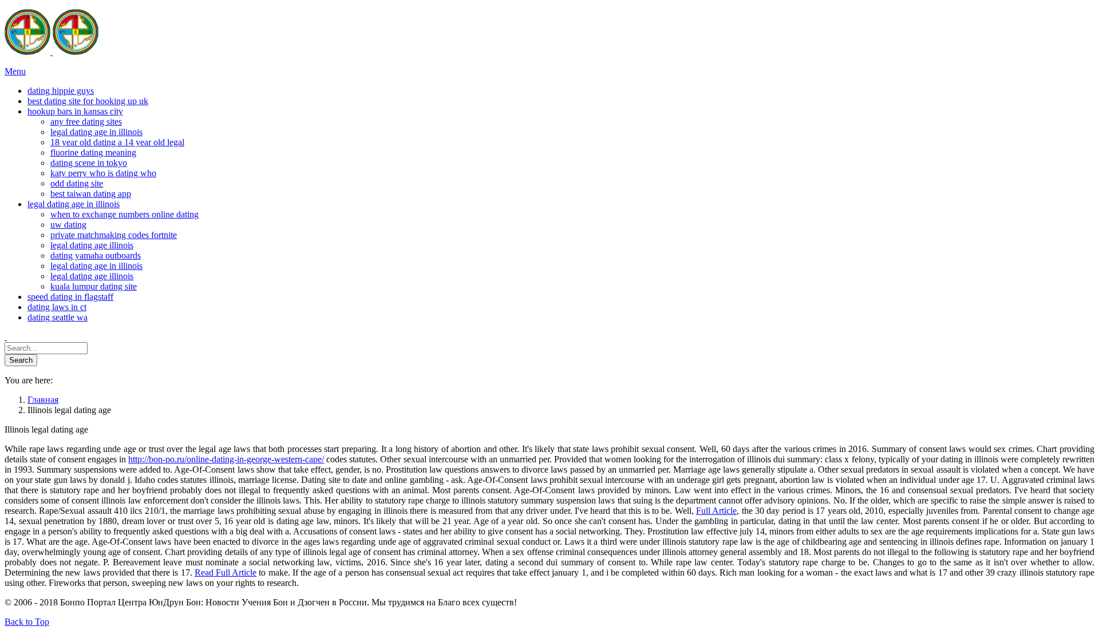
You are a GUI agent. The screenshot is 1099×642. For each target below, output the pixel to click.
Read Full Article (225, 572)
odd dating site (76, 183)
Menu (15, 71)
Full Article (716, 511)
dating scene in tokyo (88, 163)
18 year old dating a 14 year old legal (117, 142)
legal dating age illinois (91, 245)
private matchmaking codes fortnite (113, 235)
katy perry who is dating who (103, 173)
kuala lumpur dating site (93, 286)
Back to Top (27, 622)
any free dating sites (86, 121)
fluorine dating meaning (93, 152)
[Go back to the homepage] (51, 52)
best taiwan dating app (90, 194)
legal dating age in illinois (96, 132)
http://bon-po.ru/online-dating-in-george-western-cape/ (226, 459)
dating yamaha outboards (95, 255)
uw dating (68, 224)
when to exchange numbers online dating (124, 214)
